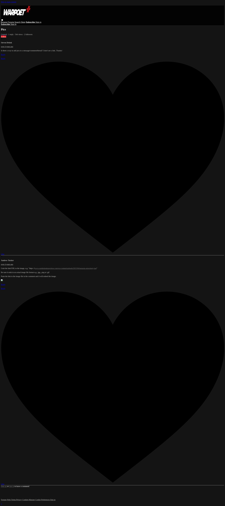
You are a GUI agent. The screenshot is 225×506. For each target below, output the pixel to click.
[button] (2, 20)
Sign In (13, 24)
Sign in (38, 22)
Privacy (19, 500)
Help (9, 500)
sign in (11, 486)
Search (18, 22)
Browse (4, 22)
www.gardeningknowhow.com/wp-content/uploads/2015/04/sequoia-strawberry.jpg (65, 268)
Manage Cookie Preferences (39, 500)
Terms (13, 500)
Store (23, 22)
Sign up (4, 486)
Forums (11, 22)
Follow (3, 37)
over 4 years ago (7, 47)
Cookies (25, 500)
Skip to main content (8, 2)
